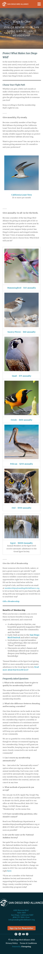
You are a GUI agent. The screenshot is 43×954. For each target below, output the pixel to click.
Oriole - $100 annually (21, 420)
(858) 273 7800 (19, 917)
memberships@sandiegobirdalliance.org (22, 588)
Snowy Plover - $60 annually (21, 332)
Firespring (26, 946)
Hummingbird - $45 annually (21, 288)
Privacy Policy (12, 943)
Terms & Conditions (28, 943)
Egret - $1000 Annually (21, 543)
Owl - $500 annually (21, 508)
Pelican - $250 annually (21, 464)
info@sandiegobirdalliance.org (21, 920)
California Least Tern (21, 195)
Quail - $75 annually (21, 376)
